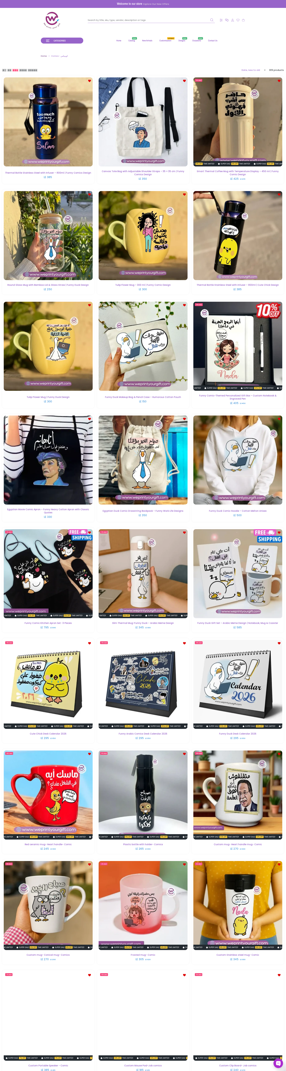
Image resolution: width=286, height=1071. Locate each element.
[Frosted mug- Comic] (143, 905)
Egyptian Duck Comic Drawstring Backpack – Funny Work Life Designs (143, 510)
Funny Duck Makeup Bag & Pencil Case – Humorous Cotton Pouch (143, 397)
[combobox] (151, 20)
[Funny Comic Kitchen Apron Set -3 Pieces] (48, 573)
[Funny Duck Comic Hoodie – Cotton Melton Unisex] (237, 460)
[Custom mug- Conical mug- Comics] (48, 905)
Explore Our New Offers (156, 4)
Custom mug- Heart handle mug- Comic (238, 844)
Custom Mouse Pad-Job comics (143, 1065)
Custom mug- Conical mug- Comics (48, 954)
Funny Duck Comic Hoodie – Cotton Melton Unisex (238, 510)
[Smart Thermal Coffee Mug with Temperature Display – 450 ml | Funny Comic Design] (237, 121)
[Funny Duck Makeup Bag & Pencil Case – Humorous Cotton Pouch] (143, 346)
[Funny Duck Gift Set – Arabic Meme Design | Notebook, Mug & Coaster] (237, 573)
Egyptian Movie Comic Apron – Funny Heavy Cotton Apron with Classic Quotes (48, 511)
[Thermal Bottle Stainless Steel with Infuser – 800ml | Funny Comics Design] (48, 121)
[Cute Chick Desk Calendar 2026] (48, 684)
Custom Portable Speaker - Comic (48, 1065)
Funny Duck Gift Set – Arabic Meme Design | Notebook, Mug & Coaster (238, 623)
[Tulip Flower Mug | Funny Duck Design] (48, 346)
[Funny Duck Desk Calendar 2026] (237, 684)
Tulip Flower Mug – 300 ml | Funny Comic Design (143, 285)
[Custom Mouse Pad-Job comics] (143, 1016)
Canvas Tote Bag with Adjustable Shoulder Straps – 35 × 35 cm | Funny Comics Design (143, 173)
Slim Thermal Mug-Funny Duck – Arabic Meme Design (143, 623)
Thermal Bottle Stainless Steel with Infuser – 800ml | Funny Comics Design (48, 172)
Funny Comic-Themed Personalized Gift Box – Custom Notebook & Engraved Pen (237, 397)
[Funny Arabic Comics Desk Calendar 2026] (143, 684)
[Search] (212, 20)
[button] (227, 20)
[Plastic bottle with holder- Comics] (143, 795)
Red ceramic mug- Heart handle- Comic (48, 844)
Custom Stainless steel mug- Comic (238, 954)
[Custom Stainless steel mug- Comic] (237, 905)
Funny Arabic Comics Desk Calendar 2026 (143, 733)
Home (44, 56)
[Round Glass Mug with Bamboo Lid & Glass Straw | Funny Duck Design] (48, 235)
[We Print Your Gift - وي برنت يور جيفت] (52, 20)
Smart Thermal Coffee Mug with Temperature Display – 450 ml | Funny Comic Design (238, 173)
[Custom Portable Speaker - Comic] (48, 1016)
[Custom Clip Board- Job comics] (237, 1016)
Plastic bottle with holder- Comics (143, 844)
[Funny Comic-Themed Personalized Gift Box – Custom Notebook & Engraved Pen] (237, 346)
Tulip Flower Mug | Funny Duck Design (48, 397)
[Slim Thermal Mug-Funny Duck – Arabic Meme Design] (143, 573)
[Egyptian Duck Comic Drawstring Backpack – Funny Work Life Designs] (143, 460)
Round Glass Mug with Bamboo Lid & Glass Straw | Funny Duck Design (48, 285)
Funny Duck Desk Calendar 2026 (238, 733)
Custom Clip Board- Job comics (238, 1065)
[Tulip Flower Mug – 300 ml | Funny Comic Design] (143, 235)
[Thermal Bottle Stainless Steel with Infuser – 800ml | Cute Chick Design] (237, 235)
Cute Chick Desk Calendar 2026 (48, 733)
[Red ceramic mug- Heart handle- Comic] (48, 795)
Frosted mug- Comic (143, 954)
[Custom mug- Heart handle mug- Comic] (237, 795)
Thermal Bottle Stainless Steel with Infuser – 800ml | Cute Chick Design (238, 285)
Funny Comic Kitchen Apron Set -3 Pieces (48, 623)
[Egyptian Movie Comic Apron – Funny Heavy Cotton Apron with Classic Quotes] (48, 460)
